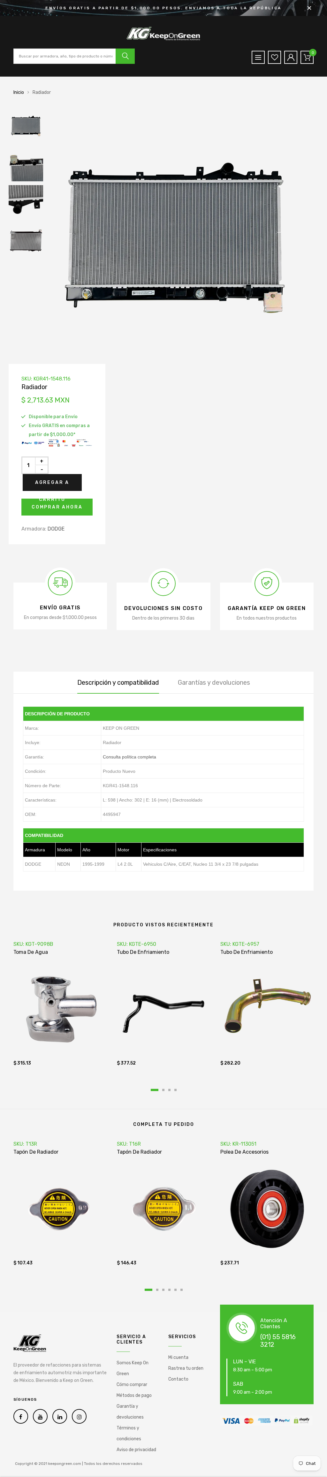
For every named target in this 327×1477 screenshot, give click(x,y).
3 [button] (169, 1090)
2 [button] (163, 1090)
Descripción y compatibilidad (118, 682)
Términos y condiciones (129, 1433)
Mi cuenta (178, 1357)
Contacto (178, 1379)
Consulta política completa (129, 756)
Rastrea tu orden (185, 1368)
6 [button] (181, 1290)
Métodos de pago (134, 1395)
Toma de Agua (30, 952)
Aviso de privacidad (136, 1449)
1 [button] (154, 1090)
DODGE (56, 529)
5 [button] (175, 1290)
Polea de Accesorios (244, 1152)
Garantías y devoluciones (214, 682)
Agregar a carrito (52, 485)
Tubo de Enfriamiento (143, 952)
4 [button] (175, 1090)
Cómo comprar (132, 1384)
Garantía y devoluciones (130, 1412)
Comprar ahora (57, 507)
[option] (182, 236)
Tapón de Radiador (35, 1152)
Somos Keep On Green (132, 1368)
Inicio (18, 92)
